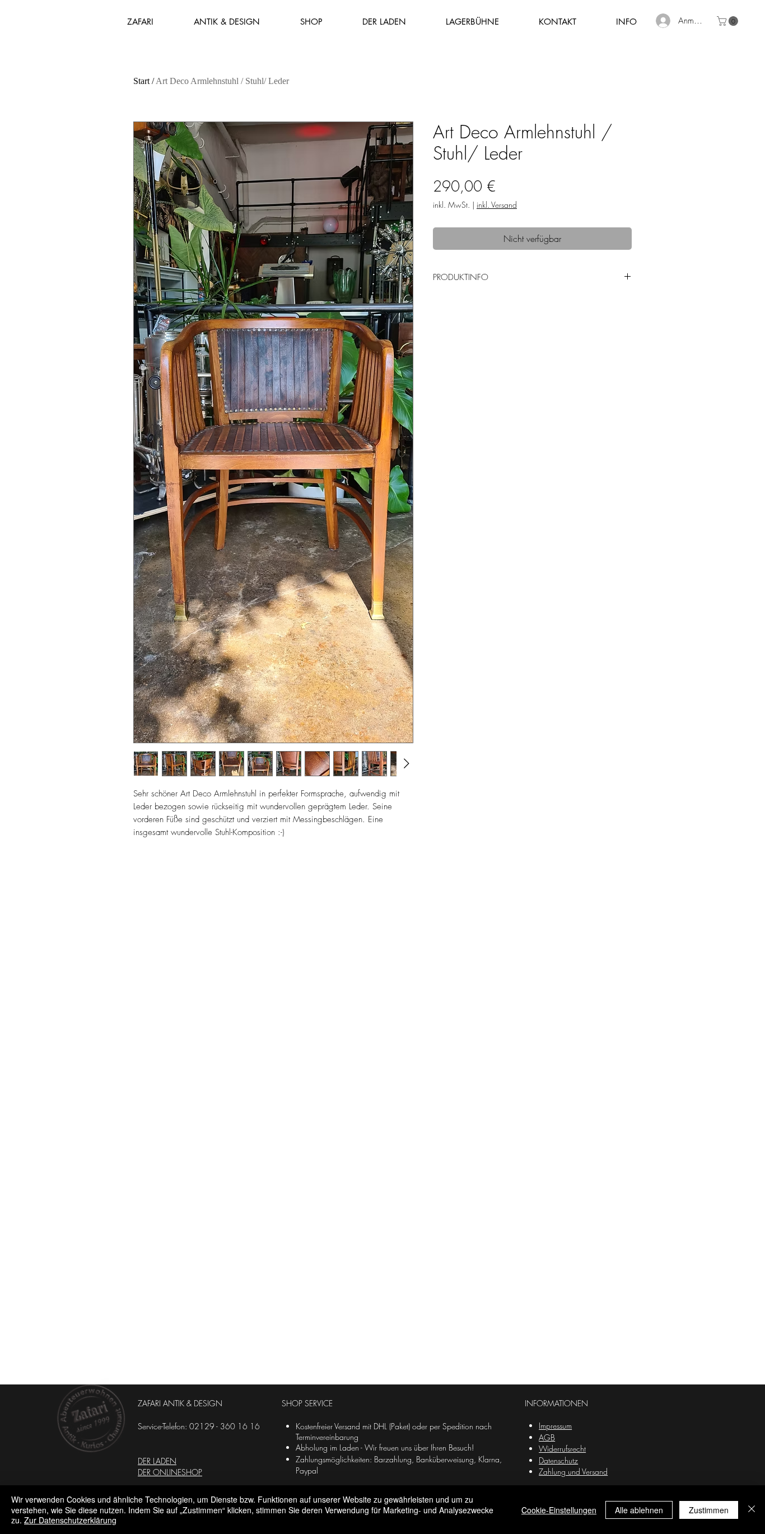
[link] (728, 21)
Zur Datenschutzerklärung (70, 1520)
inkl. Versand (497, 204)
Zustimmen (709, 1510)
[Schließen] (751, 1509)
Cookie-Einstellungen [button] (558, 1510)
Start (141, 81)
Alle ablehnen (639, 1510)
